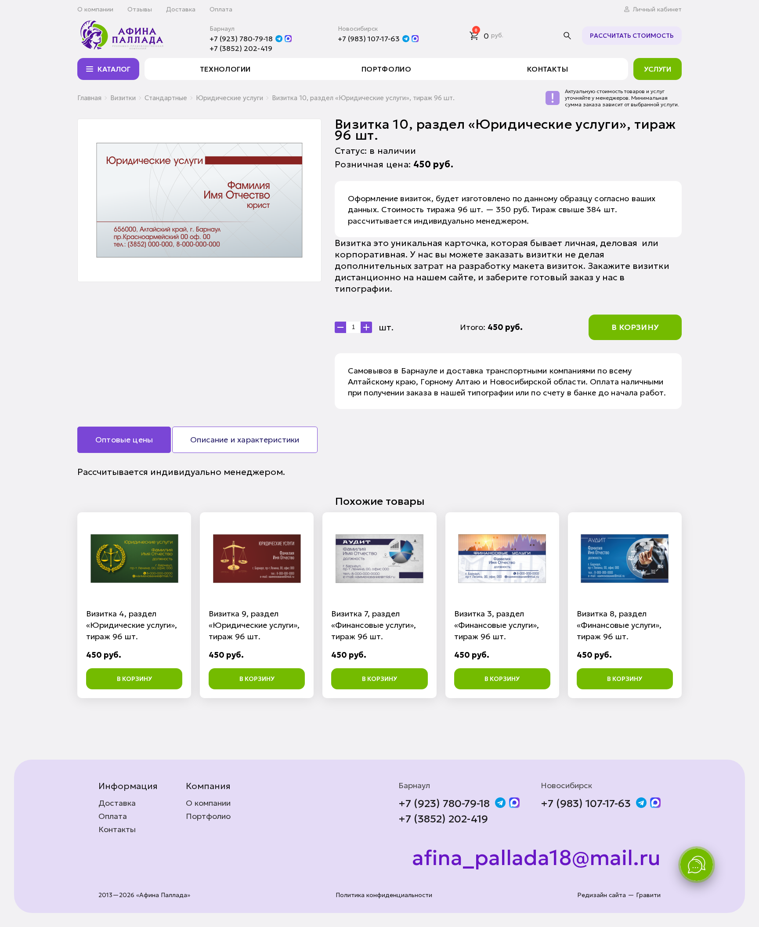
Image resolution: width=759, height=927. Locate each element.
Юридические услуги (229, 98)
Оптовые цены (124, 440)
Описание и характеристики (245, 440)
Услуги (657, 69)
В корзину (635, 327)
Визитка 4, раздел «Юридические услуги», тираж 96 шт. (131, 624)
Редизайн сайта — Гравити (619, 895)
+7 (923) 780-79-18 (241, 38)
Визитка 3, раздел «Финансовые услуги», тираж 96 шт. (496, 624)
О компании (95, 9)
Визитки (123, 98)
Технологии (225, 69)
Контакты (547, 69)
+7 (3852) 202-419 (241, 48)
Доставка (180, 9)
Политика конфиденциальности (384, 895)
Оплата (221, 9)
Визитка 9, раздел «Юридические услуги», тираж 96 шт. (254, 624)
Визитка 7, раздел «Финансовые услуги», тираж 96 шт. (373, 624)
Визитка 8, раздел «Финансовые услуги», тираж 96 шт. (619, 624)
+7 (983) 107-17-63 (369, 38)
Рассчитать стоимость (632, 36)
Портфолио (386, 69)
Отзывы (139, 9)
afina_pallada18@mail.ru (536, 858)
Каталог (114, 69)
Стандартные (166, 98)
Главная (89, 98)
